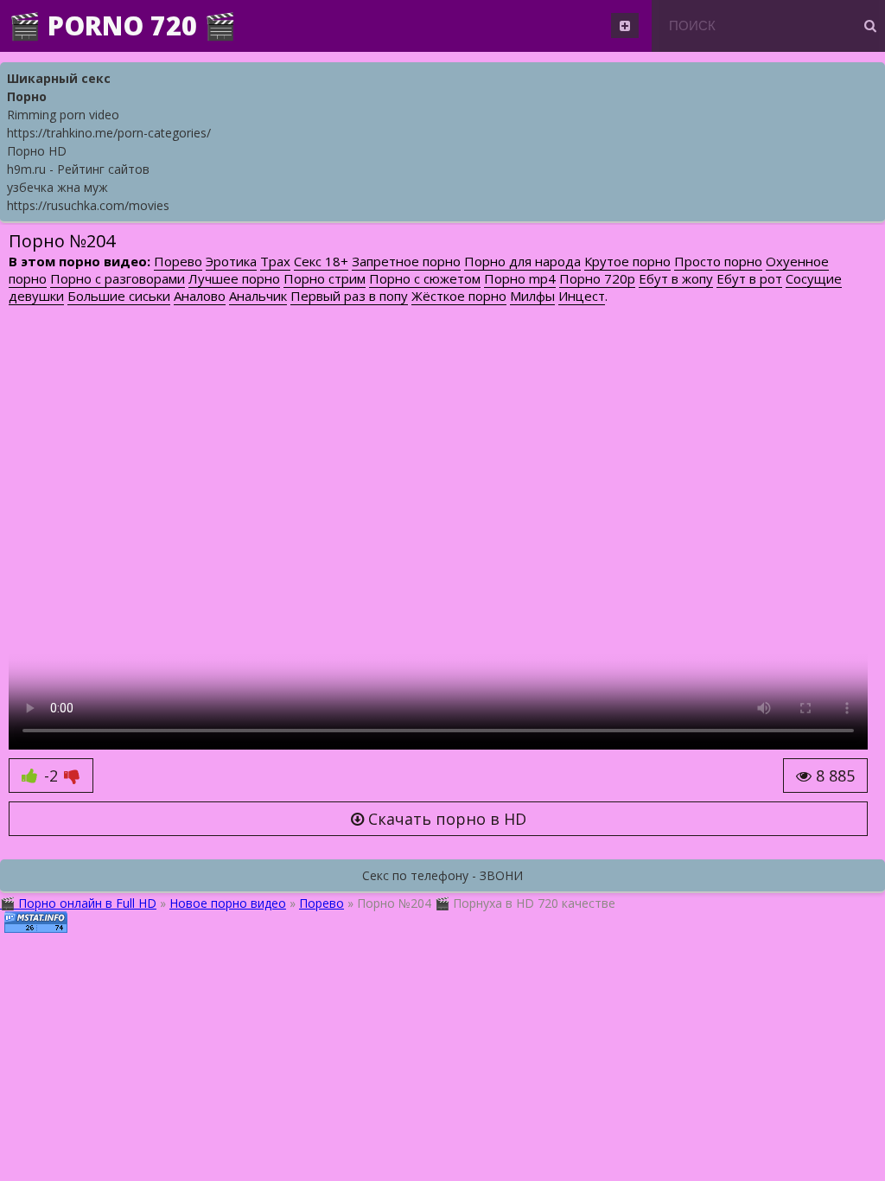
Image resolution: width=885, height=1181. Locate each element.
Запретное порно (406, 261)
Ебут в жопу (676, 278)
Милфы (532, 295)
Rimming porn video (63, 114)
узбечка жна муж (57, 187)
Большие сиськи (118, 295)
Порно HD (37, 151)
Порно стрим (324, 278)
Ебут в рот (749, 278)
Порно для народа (522, 261)
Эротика (231, 261)
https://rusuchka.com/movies (88, 205)
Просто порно (718, 261)
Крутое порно (627, 261)
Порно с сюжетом (425, 278)
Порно (27, 96)
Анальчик (258, 295)
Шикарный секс (59, 78)
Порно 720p (597, 278)
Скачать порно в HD (445, 818)
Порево (178, 261)
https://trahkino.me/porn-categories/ (109, 132)
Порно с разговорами (117, 278)
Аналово (200, 295)
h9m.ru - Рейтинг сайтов (78, 169)
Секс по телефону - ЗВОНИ (442, 875)
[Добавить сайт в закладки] (625, 25)
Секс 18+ (321, 261)
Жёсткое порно (458, 295)
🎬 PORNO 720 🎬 (122, 25)
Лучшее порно (234, 278)
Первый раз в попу (349, 295)
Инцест (581, 295)
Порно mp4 (520, 278)
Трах (275, 261)
